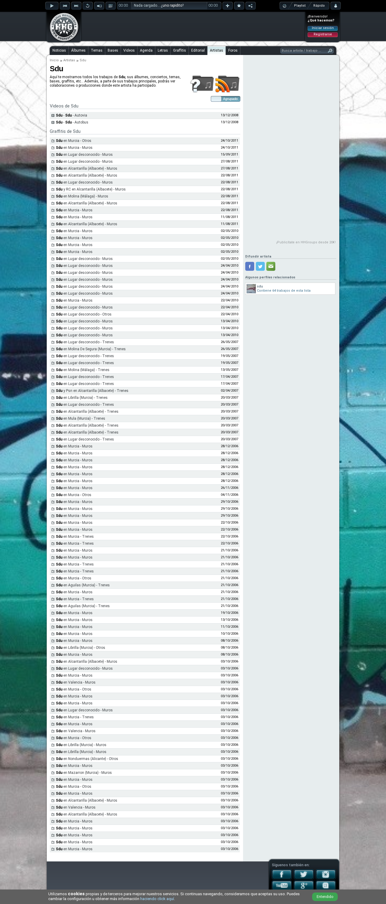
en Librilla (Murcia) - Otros (80, 648)
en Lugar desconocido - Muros (84, 154)
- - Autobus (72, 122)
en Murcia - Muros (74, 148)
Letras (163, 50)
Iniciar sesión (323, 28)
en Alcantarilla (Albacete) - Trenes (87, 411)
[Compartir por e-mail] (270, 266)
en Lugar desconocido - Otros (84, 314)
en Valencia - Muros (76, 682)
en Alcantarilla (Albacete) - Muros (86, 168)
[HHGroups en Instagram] (326, 878)
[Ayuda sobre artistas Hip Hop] (202, 92)
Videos (129, 50)
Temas (97, 50)
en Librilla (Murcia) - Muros (81, 745)
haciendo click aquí (157, 898)
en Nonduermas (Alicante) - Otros (87, 759)
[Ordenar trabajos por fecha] (225, 100)
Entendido (325, 897)
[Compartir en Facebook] (249, 266)
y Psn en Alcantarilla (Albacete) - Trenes (92, 391)
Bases (113, 50)
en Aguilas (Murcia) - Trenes (83, 585)
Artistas (216, 50)
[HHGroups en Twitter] (304, 878)
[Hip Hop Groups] (62, 41)
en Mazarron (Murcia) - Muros (84, 773)
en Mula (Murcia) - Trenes (80, 418)
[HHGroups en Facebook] (282, 878)
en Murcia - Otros (73, 141)
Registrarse (323, 34)
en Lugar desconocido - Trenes (85, 342)
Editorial (198, 50)
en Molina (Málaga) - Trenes (82, 370)
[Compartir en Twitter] (260, 266)
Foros (233, 50)
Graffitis (179, 50)
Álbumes (78, 50)
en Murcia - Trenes (75, 536)
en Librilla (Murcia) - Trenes (82, 398)
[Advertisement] (193, 26)
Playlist (299, 6)
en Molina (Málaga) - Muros (82, 196)
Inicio (54, 60)
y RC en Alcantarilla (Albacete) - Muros (91, 189)
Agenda (146, 50)
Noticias (59, 50)
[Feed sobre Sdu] (227, 92)
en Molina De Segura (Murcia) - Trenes (91, 349)
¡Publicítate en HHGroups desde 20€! (306, 242)
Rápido (319, 6)
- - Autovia (71, 115)
